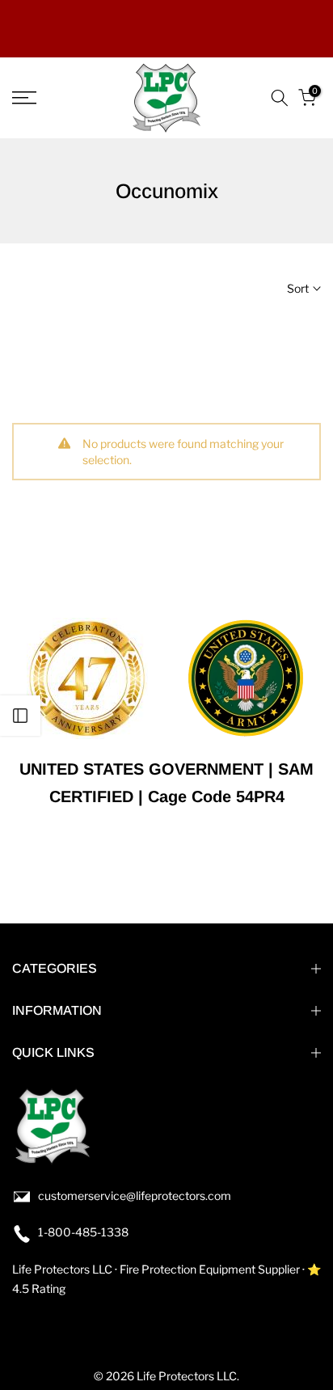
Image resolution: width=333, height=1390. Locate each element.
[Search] (280, 98)
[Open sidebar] (20, 715)
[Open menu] (46, 97)
